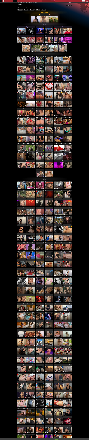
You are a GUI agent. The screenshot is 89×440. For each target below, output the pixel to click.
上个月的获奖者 (30, 2)
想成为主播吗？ (69, 5)
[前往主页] (5, 1)
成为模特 (18, 2)
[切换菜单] (1, 1)
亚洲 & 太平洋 (37, 9)
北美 (18, 9)
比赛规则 (36, 2)
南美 (24, 9)
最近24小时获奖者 (25, 2)
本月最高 (21, 2)
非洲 (42, 9)
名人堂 (33, 2)
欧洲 (30, 9)
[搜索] (50, 0)
